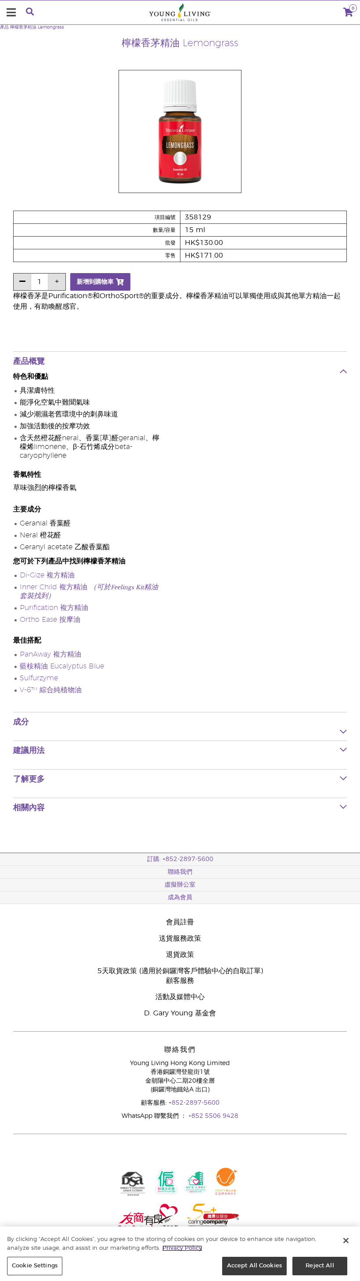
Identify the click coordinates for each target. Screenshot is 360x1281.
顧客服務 (180, 980)
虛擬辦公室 (180, 885)
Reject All (320, 1266)
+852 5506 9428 (213, 1116)
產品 (4, 27)
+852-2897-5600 (194, 1103)
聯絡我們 (180, 872)
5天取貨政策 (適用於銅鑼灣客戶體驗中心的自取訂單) (180, 970)
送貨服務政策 (180, 938)
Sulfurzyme (39, 678)
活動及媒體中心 (180, 996)
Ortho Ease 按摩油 (50, 619)
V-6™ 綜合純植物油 (51, 689)
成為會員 (180, 897)
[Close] (346, 1240)
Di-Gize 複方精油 (47, 575)
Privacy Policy (182, 1248)
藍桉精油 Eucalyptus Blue (62, 666)
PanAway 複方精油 (50, 654)
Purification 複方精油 (54, 607)
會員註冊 (180, 922)
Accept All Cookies (254, 1266)
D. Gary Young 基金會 (180, 1013)
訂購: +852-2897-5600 (180, 859)
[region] (180, 1253)
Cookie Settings (35, 1266)
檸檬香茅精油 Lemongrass (37, 27)
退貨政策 (180, 954)
